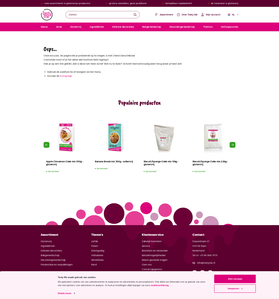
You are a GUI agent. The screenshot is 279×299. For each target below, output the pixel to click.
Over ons (147, 264)
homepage (66, 76)
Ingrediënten (48, 246)
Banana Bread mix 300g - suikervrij (114, 161)
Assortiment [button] (49, 234)
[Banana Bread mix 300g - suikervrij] (115, 138)
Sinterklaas (97, 260)
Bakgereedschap (50, 255)
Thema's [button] (97, 234)
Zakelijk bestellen (152, 241)
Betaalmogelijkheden (154, 255)
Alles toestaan (235, 279)
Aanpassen (233, 288)
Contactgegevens (152, 269)
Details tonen (64, 293)
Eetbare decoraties (51, 250)
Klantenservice (153, 234)
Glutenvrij (46, 241)
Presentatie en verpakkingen (57, 264)
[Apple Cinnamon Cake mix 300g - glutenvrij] (66, 138)
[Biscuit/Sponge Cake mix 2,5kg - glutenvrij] (213, 138)
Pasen (94, 246)
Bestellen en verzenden (155, 250)
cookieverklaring (160, 285)
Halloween (97, 255)
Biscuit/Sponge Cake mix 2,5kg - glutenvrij (210, 163)
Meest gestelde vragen (154, 260)
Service (146, 246)
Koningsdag (97, 250)
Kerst (94, 264)
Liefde (94, 241)
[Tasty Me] (47, 15)
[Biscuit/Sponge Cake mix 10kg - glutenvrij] (164, 138)
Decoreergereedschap (53, 260)
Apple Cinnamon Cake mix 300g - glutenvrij (64, 163)
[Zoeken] (135, 14)
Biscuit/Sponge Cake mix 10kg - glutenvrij (161, 163)
